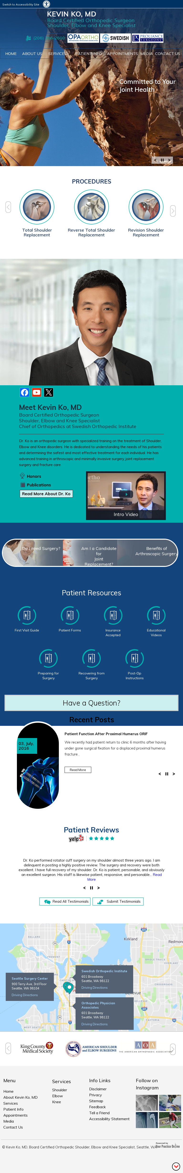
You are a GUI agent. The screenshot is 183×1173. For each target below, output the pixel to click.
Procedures (91, 181)
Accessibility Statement (109, 1118)
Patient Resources (91, 592)
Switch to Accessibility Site (20, 4)
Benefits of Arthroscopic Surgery (156, 551)
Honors (34, 476)
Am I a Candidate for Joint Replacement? (99, 556)
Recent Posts (91, 719)
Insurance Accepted (113, 632)
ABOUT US (32, 53)
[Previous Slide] (155, 161)
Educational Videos (156, 632)
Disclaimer (98, 1088)
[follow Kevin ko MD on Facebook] (25, 393)
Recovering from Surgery (92, 675)
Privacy (95, 1094)
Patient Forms (70, 630)
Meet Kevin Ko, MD (50, 407)
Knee (56, 1101)
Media (146, 53)
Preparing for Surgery (48, 675)
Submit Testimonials (124, 901)
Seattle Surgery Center (30, 978)
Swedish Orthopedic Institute (104, 971)
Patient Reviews (91, 829)
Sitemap (96, 1100)
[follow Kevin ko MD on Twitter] (49, 393)
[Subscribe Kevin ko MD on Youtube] (37, 393)
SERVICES (57, 53)
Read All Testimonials (70, 901)
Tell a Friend (99, 1112)
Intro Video (126, 514)
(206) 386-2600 (49, 38)
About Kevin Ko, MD (20, 1097)
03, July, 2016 (26, 746)
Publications (39, 484)
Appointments (122, 53)
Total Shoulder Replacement (37, 232)
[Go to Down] (176, 1166)
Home (11, 53)
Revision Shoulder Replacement (146, 232)
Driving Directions (25, 995)
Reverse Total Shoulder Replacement (91, 232)
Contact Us (13, 1127)
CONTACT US (167, 53)
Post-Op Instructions (135, 675)
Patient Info (13, 1109)
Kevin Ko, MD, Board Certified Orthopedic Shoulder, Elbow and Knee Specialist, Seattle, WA (81, 1147)
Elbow (57, 1095)
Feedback (97, 1106)
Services (10, 1103)
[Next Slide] (169, 161)
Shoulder (59, 1089)
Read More (78, 770)
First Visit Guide (27, 630)
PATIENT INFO (89, 53)
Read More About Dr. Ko (46, 493)
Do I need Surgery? (41, 548)
